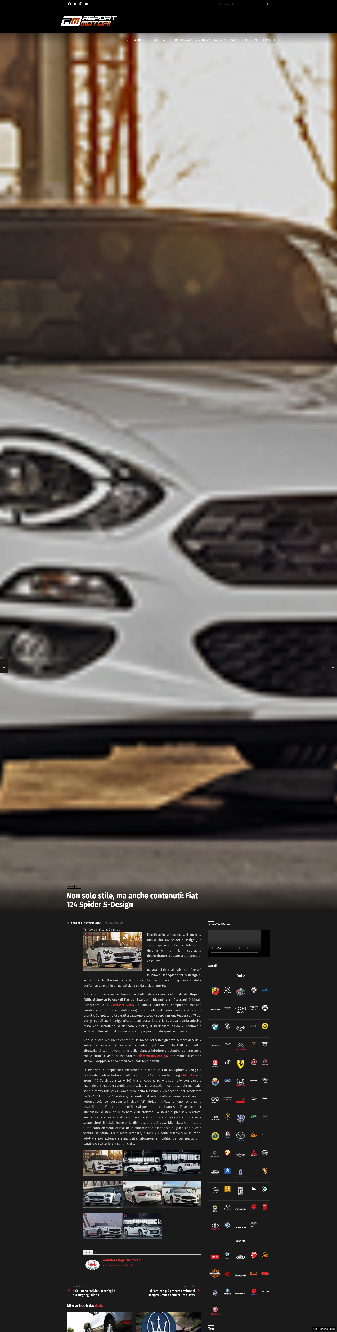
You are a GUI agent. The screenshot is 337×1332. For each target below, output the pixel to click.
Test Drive (152, 40)
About (88, 1252)
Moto (166, 40)
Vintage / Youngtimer (211, 40)
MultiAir (188, 1075)
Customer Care (122, 1005)
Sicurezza (250, 40)
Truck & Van (183, 40)
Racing (234, 40)
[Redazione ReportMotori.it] (92, 1269)
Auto (137, 40)
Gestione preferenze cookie (324, 1329)
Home (126, 40)
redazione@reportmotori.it (117, 1265)
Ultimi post (100, 1252)
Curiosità (268, 40)
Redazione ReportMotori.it (121, 1260)
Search (266, 5)
